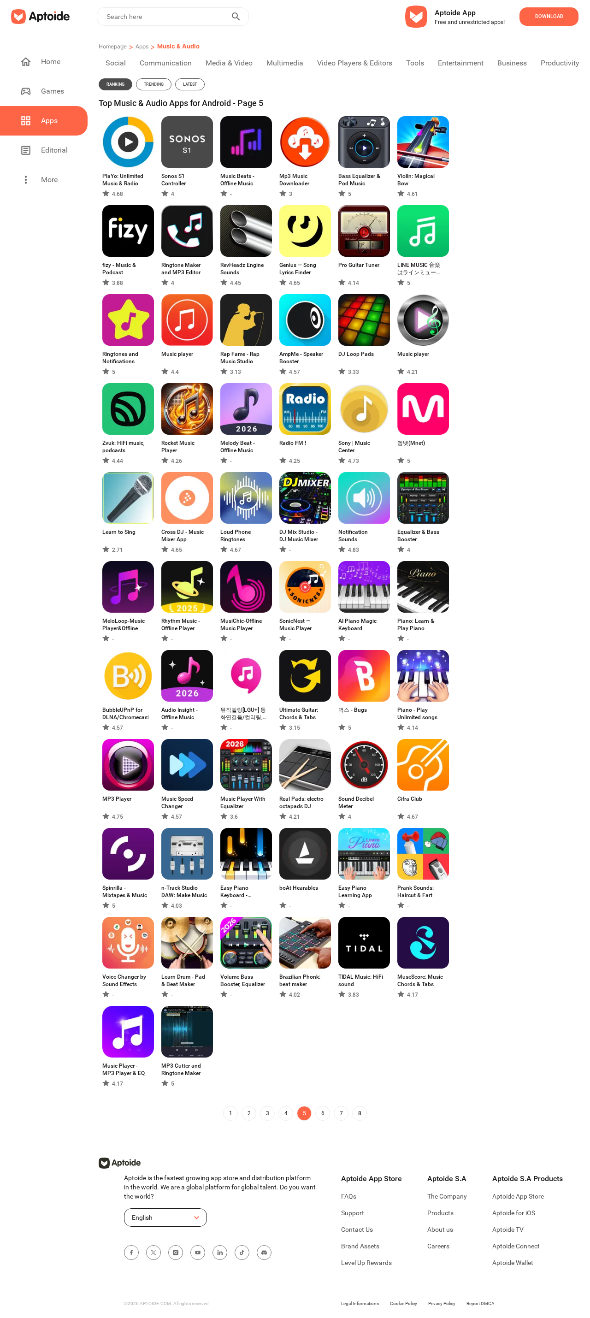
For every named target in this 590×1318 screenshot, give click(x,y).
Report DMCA (480, 1303)
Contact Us (357, 1229)
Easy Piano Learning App (355, 891)
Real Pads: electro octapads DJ (301, 803)
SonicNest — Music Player (295, 625)
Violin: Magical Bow (416, 180)
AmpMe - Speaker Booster (301, 358)
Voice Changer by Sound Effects (124, 980)
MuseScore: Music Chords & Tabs (420, 980)
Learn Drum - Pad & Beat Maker (183, 980)
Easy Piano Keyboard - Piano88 (234, 892)
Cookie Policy (403, 1303)
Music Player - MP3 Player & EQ (123, 1069)
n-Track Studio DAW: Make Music (184, 891)
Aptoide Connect (516, 1246)
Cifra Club (409, 799)
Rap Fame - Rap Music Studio (240, 358)
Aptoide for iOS (513, 1213)
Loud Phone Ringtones (235, 536)
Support (352, 1213)
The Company (447, 1196)
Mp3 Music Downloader (294, 180)
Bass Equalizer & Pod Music (359, 180)
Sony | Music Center (354, 447)
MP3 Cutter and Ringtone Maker (181, 1069)
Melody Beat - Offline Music (237, 447)
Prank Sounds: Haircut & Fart (415, 891)
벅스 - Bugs (352, 710)
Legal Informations (360, 1303)
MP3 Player (116, 799)
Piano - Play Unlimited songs (417, 714)
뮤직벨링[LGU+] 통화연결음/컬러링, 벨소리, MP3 (243, 714)
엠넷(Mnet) (411, 443)
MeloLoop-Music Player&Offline (123, 625)
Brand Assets (360, 1246)
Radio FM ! (292, 443)
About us (440, 1229)
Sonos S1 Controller (173, 180)
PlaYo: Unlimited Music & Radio (122, 180)
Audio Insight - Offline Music (179, 714)
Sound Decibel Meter (356, 803)
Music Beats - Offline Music (237, 180)
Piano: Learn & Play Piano (415, 625)
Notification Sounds (353, 536)
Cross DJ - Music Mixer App (182, 536)
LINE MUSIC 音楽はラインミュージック (419, 269)
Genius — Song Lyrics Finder (297, 269)
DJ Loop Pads (356, 354)
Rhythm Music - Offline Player (180, 625)
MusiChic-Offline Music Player (241, 625)
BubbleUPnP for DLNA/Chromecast (125, 714)
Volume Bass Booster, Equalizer (242, 980)
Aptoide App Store (518, 1196)
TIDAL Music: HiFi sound (360, 980)
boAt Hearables (298, 888)
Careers (438, 1246)
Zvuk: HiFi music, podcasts (123, 447)
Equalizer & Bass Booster (418, 536)
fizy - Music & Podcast (119, 269)
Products (440, 1213)
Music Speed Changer (177, 803)
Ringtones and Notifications (120, 358)
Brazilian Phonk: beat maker (299, 980)
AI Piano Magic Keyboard (357, 625)
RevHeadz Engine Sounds (242, 269)
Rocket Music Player (178, 447)
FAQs (348, 1196)
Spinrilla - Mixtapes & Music (124, 891)
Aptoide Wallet (512, 1262)
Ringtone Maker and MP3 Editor (181, 269)
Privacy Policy (441, 1303)
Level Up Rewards (366, 1262)
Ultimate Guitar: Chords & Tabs (298, 714)
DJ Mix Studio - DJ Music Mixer (298, 536)
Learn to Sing (119, 532)
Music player (177, 354)
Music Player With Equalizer (243, 803)
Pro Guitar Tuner (358, 265)
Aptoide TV (508, 1229)
